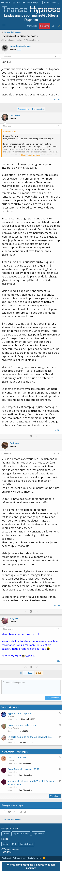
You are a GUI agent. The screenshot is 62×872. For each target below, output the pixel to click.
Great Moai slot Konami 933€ (23, 769)
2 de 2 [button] (38, 673)
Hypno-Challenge (52, 2)
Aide (39, 858)
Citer (58, 99)
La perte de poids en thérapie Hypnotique (29, 736)
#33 (59, 629)
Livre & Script (32, 2)
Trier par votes (38, 109)
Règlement (6, 858)
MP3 (18, 2)
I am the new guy (16, 757)
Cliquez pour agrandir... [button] (31, 155)
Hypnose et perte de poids (21, 725)
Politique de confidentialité (24, 858)
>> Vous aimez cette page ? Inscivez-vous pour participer (31, 866)
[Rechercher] (53, 26)
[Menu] (4, 26)
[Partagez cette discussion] (56, 56)
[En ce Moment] (58, 26)
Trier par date (23, 109)
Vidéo (7, 2)
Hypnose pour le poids (19, 713)
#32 (59, 454)
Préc (30, 673)
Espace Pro (38, 833)
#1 (60, 57)
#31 (59, 126)
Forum (6, 833)
